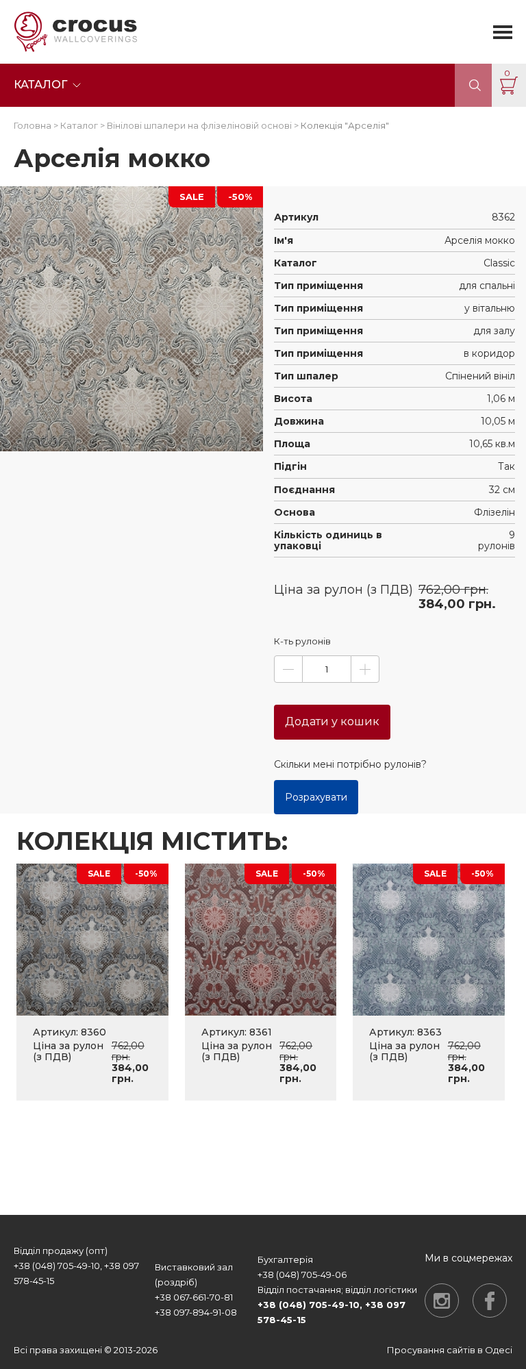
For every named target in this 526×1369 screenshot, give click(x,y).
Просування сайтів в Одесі (449, 1349)
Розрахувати (316, 797)
